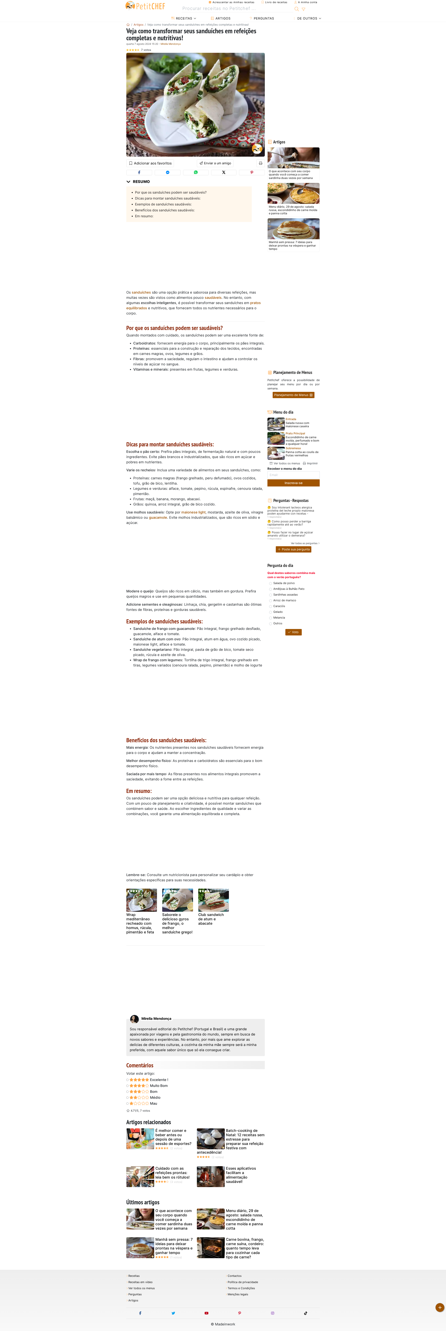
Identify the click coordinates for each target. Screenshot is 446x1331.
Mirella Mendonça (171, 43)
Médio (154, 1097)
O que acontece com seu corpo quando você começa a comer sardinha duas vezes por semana (173, 1219)
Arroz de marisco (284, 600)
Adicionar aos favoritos (152, 163)
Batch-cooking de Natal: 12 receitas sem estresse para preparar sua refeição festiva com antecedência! (231, 1141)
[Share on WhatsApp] (195, 172)
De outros (306, 18)
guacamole (158, 517)
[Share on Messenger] (167, 172)
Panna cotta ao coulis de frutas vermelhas (302, 453)
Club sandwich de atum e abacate (211, 919)
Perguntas (263, 18)
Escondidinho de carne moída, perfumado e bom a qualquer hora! (302, 441)
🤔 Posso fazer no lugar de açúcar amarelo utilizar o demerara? (290, 534)
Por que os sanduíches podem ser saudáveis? (171, 192)
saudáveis (213, 298)
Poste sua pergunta (295, 549)
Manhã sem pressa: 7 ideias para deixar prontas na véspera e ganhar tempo (174, 1246)
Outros (277, 623)
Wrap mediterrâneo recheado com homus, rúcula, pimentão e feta (140, 923)
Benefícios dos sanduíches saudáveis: (165, 210)
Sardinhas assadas (285, 594)
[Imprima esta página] (260, 163)
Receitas (183, 18)
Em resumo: (144, 216)
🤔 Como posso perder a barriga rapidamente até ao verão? (289, 523)
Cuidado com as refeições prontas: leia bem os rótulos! (172, 1172)
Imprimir (312, 463)
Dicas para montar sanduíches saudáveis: (168, 198)
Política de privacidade (243, 1282)
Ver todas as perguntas (304, 543)
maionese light (193, 512)
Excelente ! (158, 1080)
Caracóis (279, 606)
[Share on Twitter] (223, 172)
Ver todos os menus (286, 463)
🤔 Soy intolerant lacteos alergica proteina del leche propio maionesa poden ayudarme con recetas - (290, 510)
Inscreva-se (294, 483)
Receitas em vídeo (140, 1282)
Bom (153, 1092)
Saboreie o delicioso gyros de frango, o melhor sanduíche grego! (177, 923)
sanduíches (141, 292)
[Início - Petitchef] (128, 24)
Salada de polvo (284, 583)
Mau (153, 1103)
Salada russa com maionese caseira (297, 424)
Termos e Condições (241, 1288)
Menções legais (238, 1294)
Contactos (234, 1276)
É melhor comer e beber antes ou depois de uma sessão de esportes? (173, 1137)
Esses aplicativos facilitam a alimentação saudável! (241, 1175)
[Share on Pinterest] (252, 172)
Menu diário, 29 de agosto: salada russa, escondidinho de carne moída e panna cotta (244, 1219)
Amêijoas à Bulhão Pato (289, 588)
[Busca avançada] (303, 9)
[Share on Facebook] (139, 172)
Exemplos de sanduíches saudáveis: (163, 204)
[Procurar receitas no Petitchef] (296, 9)
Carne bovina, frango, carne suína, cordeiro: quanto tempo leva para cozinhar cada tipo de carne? (245, 1248)
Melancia (279, 617)
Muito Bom (158, 1086)
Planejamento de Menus (291, 395)
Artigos (222, 18)
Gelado (278, 611)
